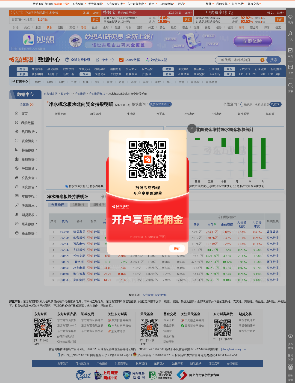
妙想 (151, 4)
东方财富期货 (135, 4)
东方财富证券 (114, 4)
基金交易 (253, 4)
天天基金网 (95, 4)
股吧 (181, 4)
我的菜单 (221, 4)
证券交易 (237, 4)
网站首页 (38, 4)
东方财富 (78, 4)
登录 (208, 4)
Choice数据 (166, 4)
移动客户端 (61, 4)
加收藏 (49, 4)
